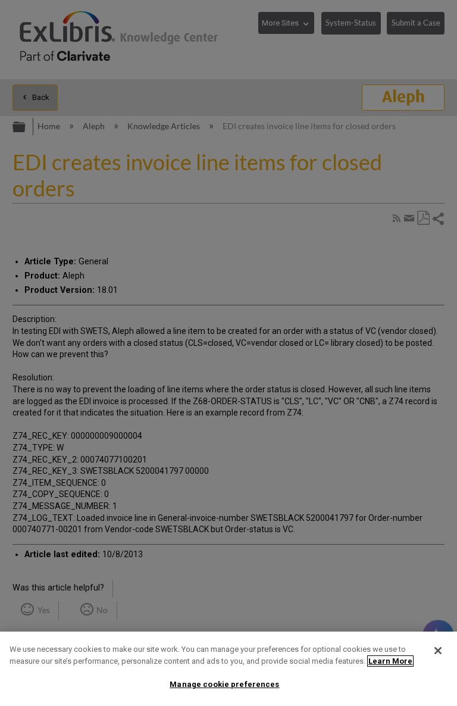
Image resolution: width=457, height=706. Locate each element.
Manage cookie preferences (224, 684)
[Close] (438, 651)
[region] (228, 669)
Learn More (390, 661)
